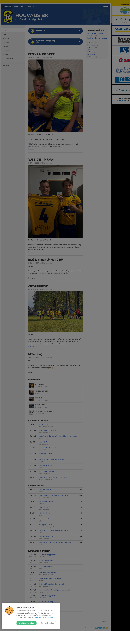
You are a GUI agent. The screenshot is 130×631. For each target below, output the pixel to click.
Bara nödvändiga (47, 623)
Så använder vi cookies (44, 617)
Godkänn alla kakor (26, 623)
